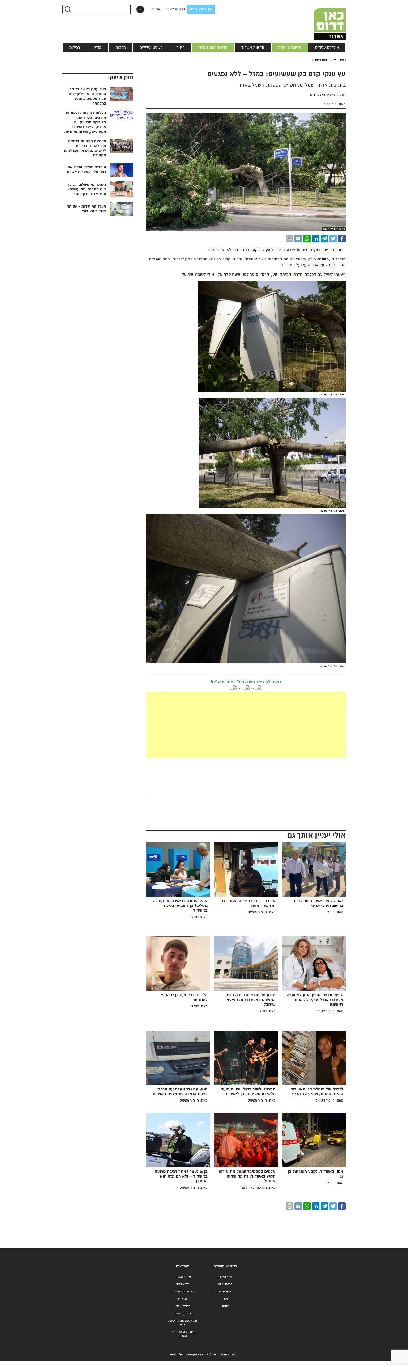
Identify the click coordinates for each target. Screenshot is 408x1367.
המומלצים (182, 1299)
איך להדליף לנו (201, 9)
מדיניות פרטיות (225, 1291)
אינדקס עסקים (327, 47)
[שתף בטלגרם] (324, 238)
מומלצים (183, 1266)
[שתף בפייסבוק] (140, 9)
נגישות (225, 1299)
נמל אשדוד (182, 1284)
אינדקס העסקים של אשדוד (182, 1334)
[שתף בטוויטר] (333, 238)
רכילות (74, 47)
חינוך (181, 47)
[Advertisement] (210, 725)
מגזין (98, 47)
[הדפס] (289, 238)
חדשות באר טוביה (213, 47)
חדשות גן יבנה (289, 47)
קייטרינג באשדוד (183, 1313)
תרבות (120, 47)
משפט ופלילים (151, 47)
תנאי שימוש (225, 1277)
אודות (156, 9)
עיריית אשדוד (183, 1277)
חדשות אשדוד (252, 47)
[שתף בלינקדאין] (315, 238)
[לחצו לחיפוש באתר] (67, 9)
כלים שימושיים (225, 1266)
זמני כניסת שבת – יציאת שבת (182, 1323)
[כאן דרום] (322, 20)
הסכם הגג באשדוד (183, 1291)
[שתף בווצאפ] (307, 238)
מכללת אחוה (182, 1306)
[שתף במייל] (298, 238)
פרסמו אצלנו (175, 9)
